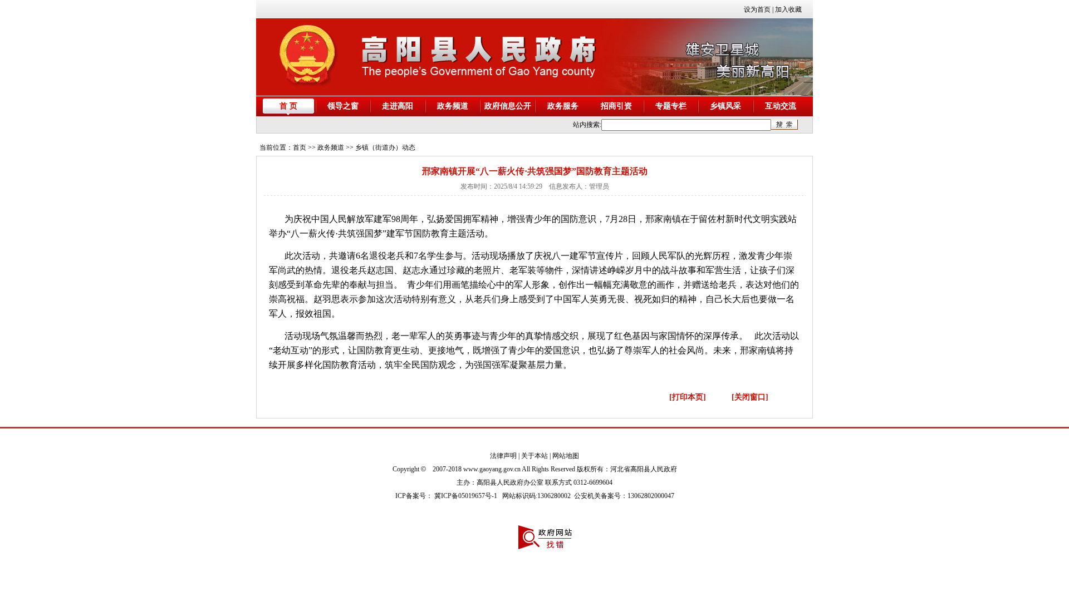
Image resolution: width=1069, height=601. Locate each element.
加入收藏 (788, 9)
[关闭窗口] (750, 397)
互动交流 (780, 106)
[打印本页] (687, 397)
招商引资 (616, 106)
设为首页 (757, 9)
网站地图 (565, 456)
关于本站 (534, 456)
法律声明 (503, 456)
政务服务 (562, 106)
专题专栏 (670, 106)
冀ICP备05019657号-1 (465, 496)
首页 (299, 147)
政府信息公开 (507, 106)
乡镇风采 (725, 106)
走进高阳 (397, 106)
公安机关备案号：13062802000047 (624, 496)
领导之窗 (343, 106)
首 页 (288, 106)
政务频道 (452, 106)
